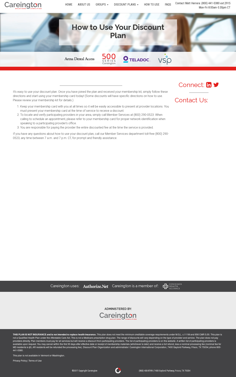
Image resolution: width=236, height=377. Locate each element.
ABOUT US (84, 4)
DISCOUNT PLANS (125, 4)
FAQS (168, 4)
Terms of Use (35, 360)
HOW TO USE (151, 4)
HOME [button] (68, 4)
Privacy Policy (20, 360)
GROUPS (101, 4)
